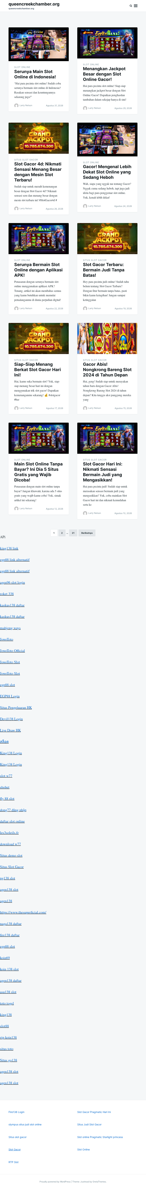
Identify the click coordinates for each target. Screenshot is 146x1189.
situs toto (6, 1048)
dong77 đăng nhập (13, 809)
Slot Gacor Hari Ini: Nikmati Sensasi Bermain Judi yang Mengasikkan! (102, 472)
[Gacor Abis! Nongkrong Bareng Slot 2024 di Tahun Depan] (107, 338)
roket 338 (7, 593)
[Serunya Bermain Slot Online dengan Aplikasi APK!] (39, 238)
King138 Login (11, 753)
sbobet (4, 787)
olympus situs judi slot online (25, 1124)
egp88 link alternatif (15, 559)
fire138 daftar (10, 935)
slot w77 (6, 775)
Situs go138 (8, 1060)
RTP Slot (14, 1162)
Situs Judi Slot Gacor (89, 1124)
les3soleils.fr (9, 832)
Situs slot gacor (18, 1137)
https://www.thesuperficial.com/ (23, 912)
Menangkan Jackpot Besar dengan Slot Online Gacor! (104, 74)
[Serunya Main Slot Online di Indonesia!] (39, 44)
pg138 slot (7, 878)
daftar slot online (12, 821)
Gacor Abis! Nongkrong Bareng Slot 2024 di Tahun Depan (107, 369)
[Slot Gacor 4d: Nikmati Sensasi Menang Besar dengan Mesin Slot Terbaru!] (39, 138)
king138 (6, 1014)
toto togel (7, 1003)
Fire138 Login (16, 1111)
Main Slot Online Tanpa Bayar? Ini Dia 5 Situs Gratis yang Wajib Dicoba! (38, 472)
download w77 (10, 844)
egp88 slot (7, 684)
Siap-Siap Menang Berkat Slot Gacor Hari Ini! (37, 369)
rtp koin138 (8, 1037)
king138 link (9, 548)
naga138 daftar (11, 923)
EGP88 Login (10, 696)
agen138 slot (9, 889)
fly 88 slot (7, 798)
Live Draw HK (10, 730)
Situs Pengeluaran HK (16, 707)
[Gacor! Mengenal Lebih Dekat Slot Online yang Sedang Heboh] (107, 139)
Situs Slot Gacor (26, 159)
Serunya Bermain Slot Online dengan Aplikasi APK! (38, 270)
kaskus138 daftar (12, 605)
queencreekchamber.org (34, 4)
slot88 (4, 1026)
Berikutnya (87, 533)
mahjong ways (10, 627)
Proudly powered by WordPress (55, 1181)
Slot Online (22, 67)
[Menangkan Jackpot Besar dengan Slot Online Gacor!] (107, 42)
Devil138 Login (11, 718)
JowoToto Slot (10, 662)
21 (73, 533)
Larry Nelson (26, 105)
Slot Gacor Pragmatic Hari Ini (94, 1111)
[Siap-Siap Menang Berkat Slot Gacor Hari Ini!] (39, 338)
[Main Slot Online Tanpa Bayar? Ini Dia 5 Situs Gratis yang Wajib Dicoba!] (39, 438)
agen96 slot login (12, 582)
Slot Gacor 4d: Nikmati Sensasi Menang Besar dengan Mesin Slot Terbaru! (38, 172)
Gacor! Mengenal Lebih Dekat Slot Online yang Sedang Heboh (107, 172)
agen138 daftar (11, 980)
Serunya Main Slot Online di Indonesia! (35, 74)
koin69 (5, 957)
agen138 (6, 900)
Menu (135, 6)
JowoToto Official (12, 650)
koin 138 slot (9, 969)
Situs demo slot (11, 855)
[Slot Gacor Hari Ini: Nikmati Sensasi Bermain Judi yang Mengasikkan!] (107, 438)
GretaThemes (99, 1181)
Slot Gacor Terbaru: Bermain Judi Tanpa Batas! (103, 270)
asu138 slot (8, 991)
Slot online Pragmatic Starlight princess (100, 1137)
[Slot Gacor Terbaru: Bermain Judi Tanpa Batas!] (107, 238)
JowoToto (6, 639)
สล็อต (4, 741)
